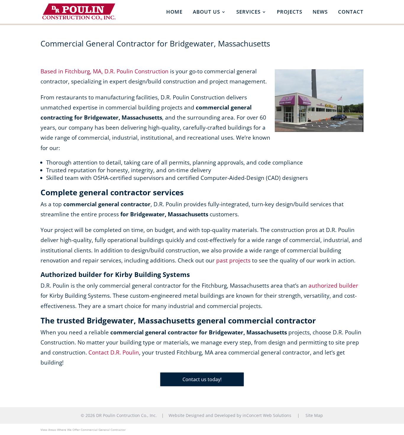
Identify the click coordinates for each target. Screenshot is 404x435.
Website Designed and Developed (202, 415)
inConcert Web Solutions (267, 415)
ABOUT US (206, 12)
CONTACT (350, 12)
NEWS (320, 12)
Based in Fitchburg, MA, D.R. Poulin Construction (105, 71)
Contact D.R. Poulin (113, 352)
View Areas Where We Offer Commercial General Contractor (83, 430)
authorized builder (333, 285)
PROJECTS (289, 12)
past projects (233, 260)
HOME (174, 12)
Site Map (314, 415)
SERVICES (248, 12)
